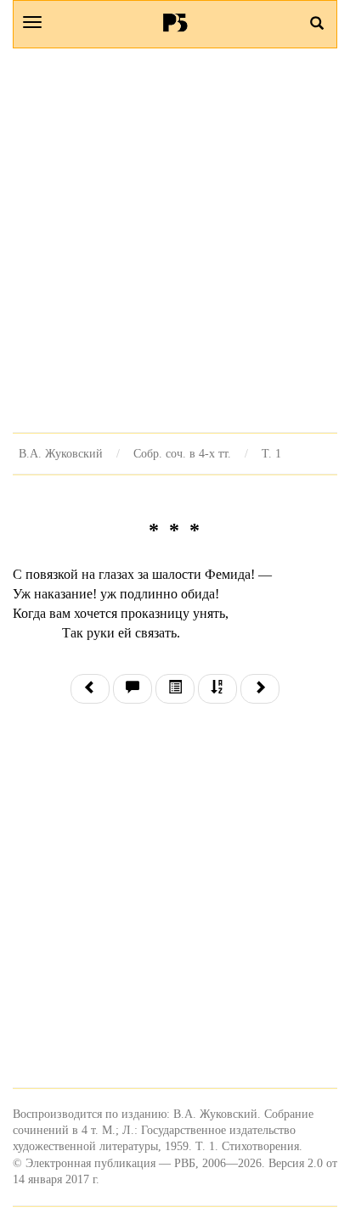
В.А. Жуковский (61, 453)
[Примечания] (132, 689)
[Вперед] (259, 689)
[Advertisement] (175, 240)
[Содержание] (175, 689)
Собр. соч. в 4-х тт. (182, 453)
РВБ (175, 22)
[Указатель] (217, 689)
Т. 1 (271, 453)
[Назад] (90, 689)
